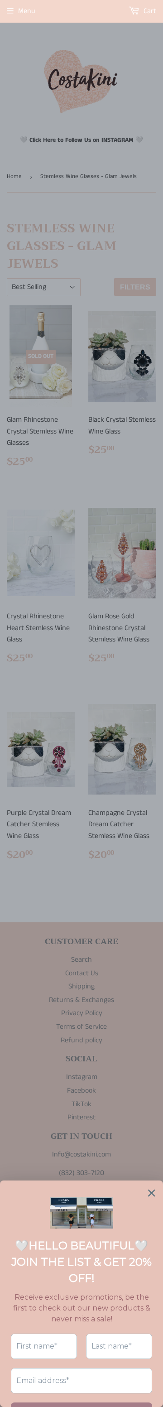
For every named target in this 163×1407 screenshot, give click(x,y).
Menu (26, 11)
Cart (149, 11)
